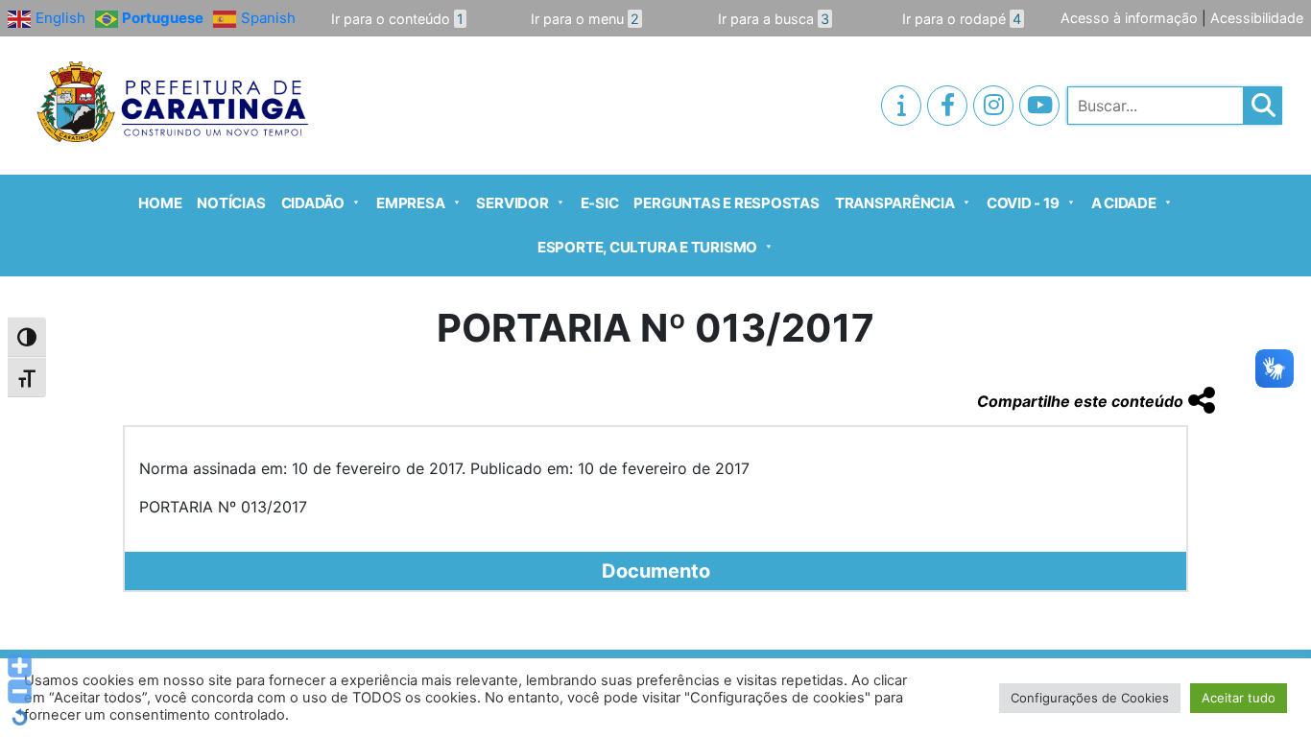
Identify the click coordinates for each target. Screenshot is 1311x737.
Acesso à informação (1129, 18)
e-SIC (600, 203)
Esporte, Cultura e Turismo (647, 247)
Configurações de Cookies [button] (1090, 697)
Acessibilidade (1256, 18)
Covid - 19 (1023, 203)
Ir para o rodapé (961, 19)
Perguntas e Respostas (726, 203)
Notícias (231, 203)
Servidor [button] (512, 203)
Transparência (895, 203)
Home (159, 203)
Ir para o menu (585, 19)
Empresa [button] (410, 203)
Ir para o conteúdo (397, 19)
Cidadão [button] (313, 203)
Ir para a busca (773, 19)
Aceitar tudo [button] (1238, 697)
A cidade (1123, 203)
